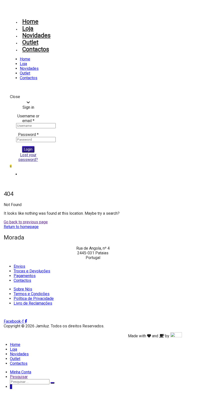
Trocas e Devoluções (32, 271)
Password (28, 134)
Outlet (30, 42)
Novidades (36, 35)
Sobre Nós (23, 289)
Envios (19, 266)
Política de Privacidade (34, 298)
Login (28, 149)
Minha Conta (20, 372)
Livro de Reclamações (33, 303)
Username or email (28, 118)
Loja (27, 28)
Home (30, 21)
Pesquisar (19, 376)
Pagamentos (25, 275)
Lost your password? (28, 157)
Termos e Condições (32, 293)
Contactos (35, 49)
